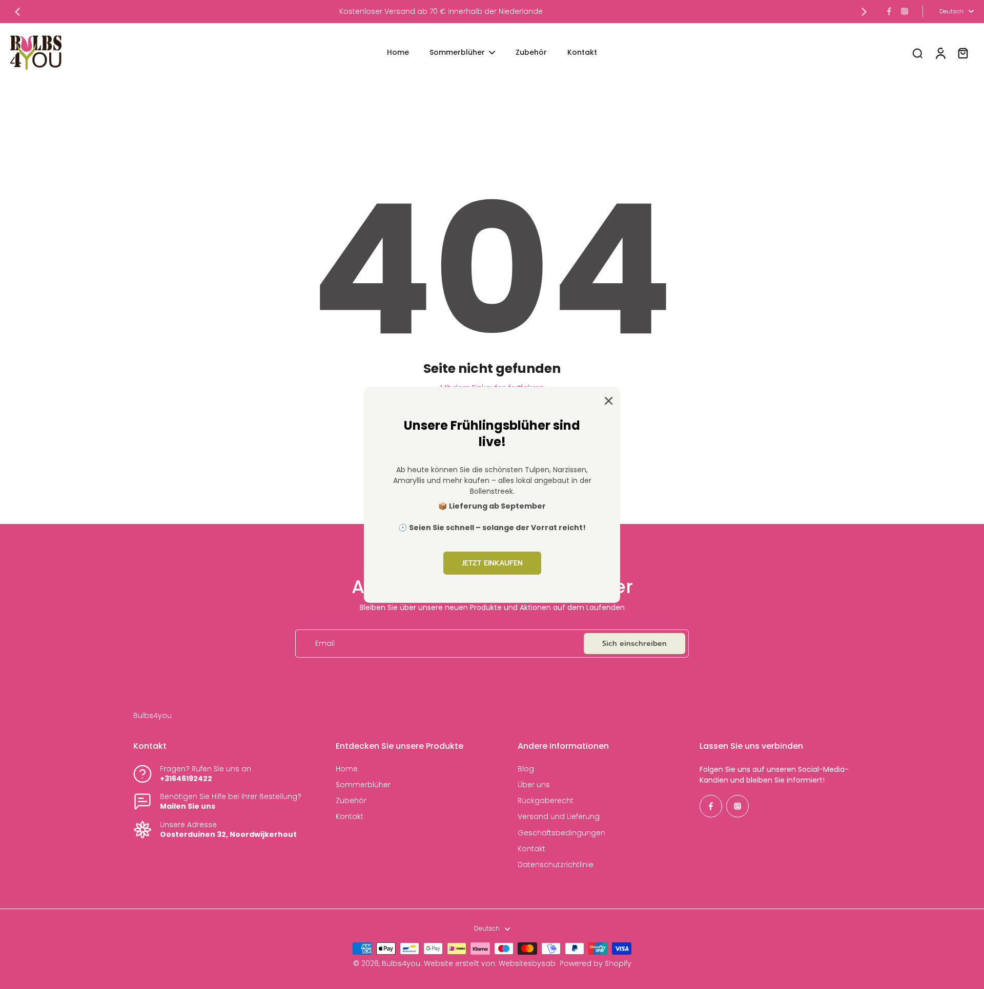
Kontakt (349, 817)
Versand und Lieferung (559, 817)
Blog (526, 769)
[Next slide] (864, 12)
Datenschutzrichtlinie (555, 865)
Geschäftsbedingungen (561, 833)
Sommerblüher (363, 785)
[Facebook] (889, 11)
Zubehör (351, 801)
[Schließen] (607, 399)
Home (347, 769)
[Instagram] (904, 11)
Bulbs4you (401, 963)
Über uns (534, 785)
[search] (917, 53)
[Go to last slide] (17, 12)
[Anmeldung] (940, 52)
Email (325, 643)
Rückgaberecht (545, 801)
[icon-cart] (962, 53)
